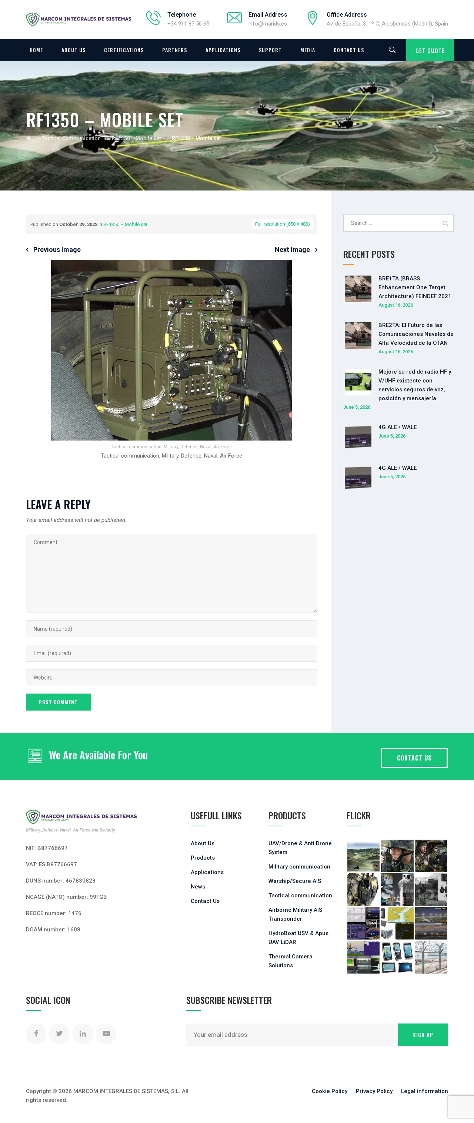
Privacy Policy (374, 1091)
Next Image (292, 249)
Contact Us (349, 50)
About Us (73, 50)
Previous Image (57, 249)
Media (307, 50)
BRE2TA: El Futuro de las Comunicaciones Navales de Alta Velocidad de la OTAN (416, 334)
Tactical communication (300, 895)
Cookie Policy (329, 1091)
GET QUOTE (430, 50)
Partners (174, 50)
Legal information (424, 1091)
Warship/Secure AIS (294, 881)
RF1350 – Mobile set (125, 224)
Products (203, 857)
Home (36, 50)
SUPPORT (270, 50)
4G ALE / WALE (397, 427)
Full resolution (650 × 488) (282, 224)
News (198, 886)
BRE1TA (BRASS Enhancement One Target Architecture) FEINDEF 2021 (414, 287)
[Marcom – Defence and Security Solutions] (78, 19)
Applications (223, 50)
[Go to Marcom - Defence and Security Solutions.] (28, 138)
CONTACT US (414, 757)
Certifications (124, 50)
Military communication (299, 866)
